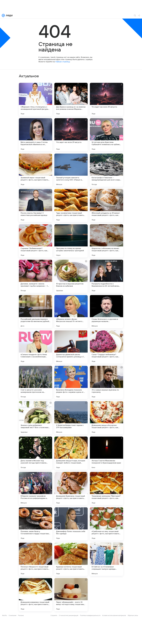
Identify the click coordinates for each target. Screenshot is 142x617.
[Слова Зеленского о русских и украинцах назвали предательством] (106, 311)
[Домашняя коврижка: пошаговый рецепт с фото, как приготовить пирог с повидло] (35, 594)
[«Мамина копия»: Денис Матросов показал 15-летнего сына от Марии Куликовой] (71, 311)
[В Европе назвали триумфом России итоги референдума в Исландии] (35, 488)
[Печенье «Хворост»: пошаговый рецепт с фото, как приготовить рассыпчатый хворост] (35, 559)
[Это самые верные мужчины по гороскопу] (106, 382)
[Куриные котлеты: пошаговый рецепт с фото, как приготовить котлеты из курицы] (71, 559)
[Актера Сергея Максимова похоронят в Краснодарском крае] (106, 453)
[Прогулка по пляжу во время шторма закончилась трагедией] (71, 240)
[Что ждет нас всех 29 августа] (71, 134)
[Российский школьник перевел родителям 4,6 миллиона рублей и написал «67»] (35, 311)
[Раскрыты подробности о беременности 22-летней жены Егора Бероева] (106, 276)
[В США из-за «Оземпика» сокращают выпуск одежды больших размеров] (106, 559)
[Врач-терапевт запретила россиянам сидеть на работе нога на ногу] (106, 594)
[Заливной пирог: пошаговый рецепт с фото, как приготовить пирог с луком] (35, 170)
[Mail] (3, 15)
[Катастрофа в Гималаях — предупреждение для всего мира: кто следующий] (106, 170)
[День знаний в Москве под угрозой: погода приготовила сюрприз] (35, 453)
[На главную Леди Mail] (9, 15)
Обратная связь (133, 615)
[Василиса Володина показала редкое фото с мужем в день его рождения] (71, 382)
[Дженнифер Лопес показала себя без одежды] (71, 523)
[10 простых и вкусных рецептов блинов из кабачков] (71, 276)
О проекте (54, 615)
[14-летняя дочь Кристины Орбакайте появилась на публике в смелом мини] (106, 134)
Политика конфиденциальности (90, 615)
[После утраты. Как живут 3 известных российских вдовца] (35, 205)
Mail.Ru (4, 615)
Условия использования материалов (114, 615)
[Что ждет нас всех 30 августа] (106, 99)
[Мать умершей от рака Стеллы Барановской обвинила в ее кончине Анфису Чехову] (35, 134)
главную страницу (62, 62)
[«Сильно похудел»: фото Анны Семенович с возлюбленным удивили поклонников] (35, 347)
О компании (12, 615)
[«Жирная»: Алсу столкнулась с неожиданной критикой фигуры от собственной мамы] (35, 99)
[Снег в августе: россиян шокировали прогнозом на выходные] (35, 382)
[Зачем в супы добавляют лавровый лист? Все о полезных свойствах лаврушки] (35, 417)
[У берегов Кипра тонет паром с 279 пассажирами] (71, 417)
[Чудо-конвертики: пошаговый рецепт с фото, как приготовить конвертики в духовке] (71, 205)
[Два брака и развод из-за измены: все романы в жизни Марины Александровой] (71, 99)
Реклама (21, 615)
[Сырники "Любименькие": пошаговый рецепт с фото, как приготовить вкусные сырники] (35, 240)
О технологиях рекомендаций (68, 615)
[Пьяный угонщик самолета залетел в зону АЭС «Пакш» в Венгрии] (71, 170)
